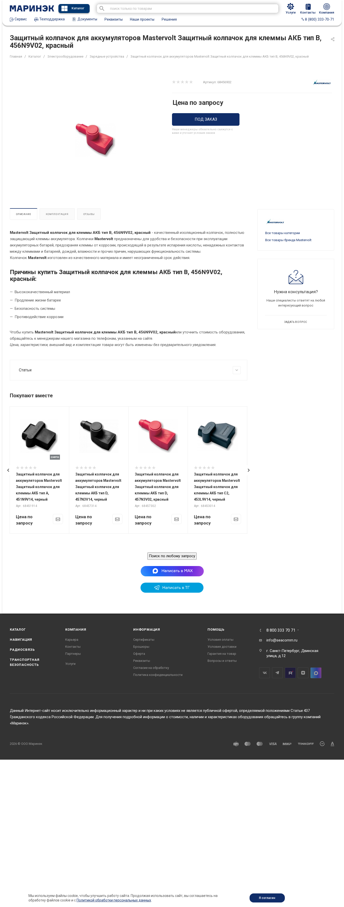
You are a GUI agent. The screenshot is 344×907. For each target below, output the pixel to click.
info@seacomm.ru (281, 640)
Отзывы (89, 214)
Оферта (139, 654)
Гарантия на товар (222, 654)
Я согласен (267, 898)
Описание (23, 214)
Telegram (277, 672)
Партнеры (73, 654)
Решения (169, 19)
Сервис (20, 19)
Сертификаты (143, 639)
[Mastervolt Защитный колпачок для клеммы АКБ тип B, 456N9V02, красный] (95, 140)
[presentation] (8, 470)
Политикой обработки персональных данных (114, 900)
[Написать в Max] (172, 571)
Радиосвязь (22, 650)
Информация (146, 629)
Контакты (73, 647)
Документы (87, 19)
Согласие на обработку (151, 668)
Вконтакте (264, 672)
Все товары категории (282, 233)
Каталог (78, 8)
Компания (75, 629)
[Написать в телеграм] (172, 591)
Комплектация (57, 214)
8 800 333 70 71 (280, 630)
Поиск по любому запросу (172, 556)
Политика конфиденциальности (158, 675)
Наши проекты (142, 19)
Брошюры (141, 647)
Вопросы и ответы (222, 661)
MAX (316, 672)
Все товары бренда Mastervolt (288, 240)
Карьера (71, 639)
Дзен (303, 672)
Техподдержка (51, 19)
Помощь (216, 629)
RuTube (290, 672)
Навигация (21, 639)
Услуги (70, 664)
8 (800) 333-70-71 (319, 19)
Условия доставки (222, 647)
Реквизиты (114, 19)
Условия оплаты (220, 639)
